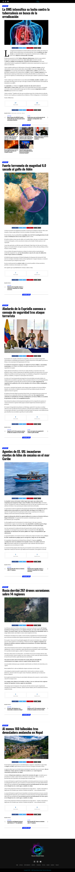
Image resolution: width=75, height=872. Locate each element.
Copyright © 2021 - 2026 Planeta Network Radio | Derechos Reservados (37, 870)
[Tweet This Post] (22, 48)
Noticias (19, 113)
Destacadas (14, 113)
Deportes (33, 865)
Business (52, 865)
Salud (23, 113)
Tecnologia (39, 865)
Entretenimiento (27, 865)
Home (17, 865)
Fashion (48, 865)
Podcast (57, 865)
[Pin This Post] (29, 48)
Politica (43, 865)
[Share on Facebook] (15, 48)
